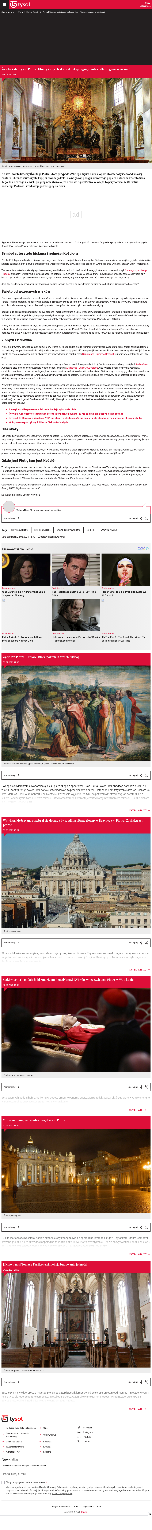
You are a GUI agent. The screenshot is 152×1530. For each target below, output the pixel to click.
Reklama (47, 1451)
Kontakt (46, 1446)
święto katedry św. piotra (68, 529)
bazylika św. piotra (19, 529)
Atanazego (71, 368)
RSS (99, 1506)
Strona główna (7, 12)
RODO (76, 1506)
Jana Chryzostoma (88, 368)
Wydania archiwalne (15, 1446)
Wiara (20, 12)
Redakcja (47, 1441)
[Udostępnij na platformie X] (146, 518)
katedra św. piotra (42, 529)
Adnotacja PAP (13, 1451)
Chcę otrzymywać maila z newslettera (26, 1482)
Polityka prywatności (60, 1506)
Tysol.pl (84, 1512)
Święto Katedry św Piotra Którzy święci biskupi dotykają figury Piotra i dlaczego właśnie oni (65, 12)
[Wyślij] (148, 1473)
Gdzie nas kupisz (14, 1441)
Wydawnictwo (49, 1434)
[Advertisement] (76, 41)
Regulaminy (88, 1506)
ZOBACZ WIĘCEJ (109, 529)
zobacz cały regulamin (62, 1493)
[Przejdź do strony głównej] (20, 4)
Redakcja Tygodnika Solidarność (21, 1428)
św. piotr (90, 529)
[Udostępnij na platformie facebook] (141, 518)
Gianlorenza (88, 354)
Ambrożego (142, 364)
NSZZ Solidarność (145, 4)
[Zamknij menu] (4, 4)
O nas (46, 1428)
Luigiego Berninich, (105, 354)
